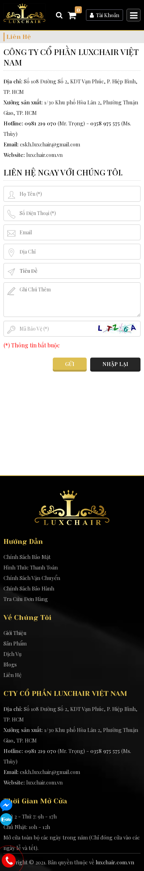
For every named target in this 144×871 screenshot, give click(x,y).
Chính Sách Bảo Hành (28, 588)
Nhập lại (115, 363)
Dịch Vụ (12, 653)
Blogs (10, 664)
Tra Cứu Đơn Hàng (25, 598)
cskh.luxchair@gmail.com (50, 144)
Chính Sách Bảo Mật (27, 556)
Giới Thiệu (15, 632)
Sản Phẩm (15, 643)
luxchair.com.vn (44, 154)
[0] (72, 16)
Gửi (69, 363)
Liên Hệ (12, 674)
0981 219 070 (40, 123)
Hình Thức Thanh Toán (30, 567)
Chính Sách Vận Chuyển (31, 577)
